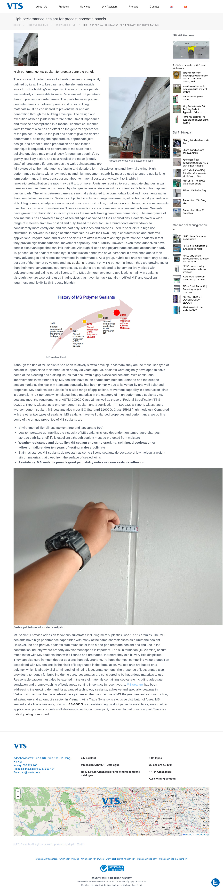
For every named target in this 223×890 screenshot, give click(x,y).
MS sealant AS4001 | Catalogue (100, 765)
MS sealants (75, 262)
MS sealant (135, 684)
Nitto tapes (155, 758)
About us (41, 6)
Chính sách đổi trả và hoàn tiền (120, 858)
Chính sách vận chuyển (92, 858)
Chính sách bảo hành (147, 858)
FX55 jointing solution (162, 778)
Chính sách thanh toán (46, 858)
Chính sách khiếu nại (69, 858)
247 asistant (88, 758)
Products (63, 6)
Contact (154, 6)
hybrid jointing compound (31, 714)
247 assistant (109, 6)
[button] (111, 801)
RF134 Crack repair (160, 772)
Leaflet (188, 834)
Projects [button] (133, 6)
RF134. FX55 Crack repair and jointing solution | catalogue (110, 773)
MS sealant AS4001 (160, 765)
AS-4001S (75, 704)
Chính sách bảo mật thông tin (173, 858)
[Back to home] (15, 6)
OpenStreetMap (202, 834)
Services (85, 6)
